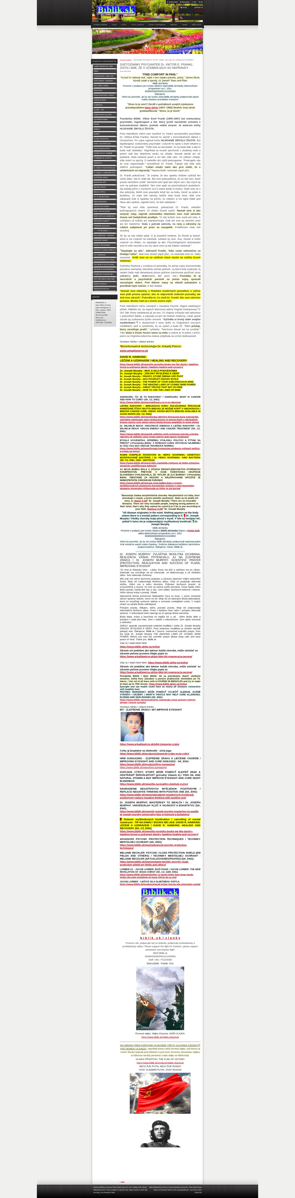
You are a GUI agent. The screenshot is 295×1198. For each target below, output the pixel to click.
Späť (122, 1182)
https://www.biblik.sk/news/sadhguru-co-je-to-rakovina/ (150, 402)
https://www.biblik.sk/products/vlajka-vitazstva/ (160, 1062)
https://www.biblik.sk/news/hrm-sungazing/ (143, 767)
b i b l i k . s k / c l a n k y (160, 938)
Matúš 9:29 (140, 501)
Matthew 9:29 (154, 509)
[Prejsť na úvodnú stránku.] (116, 10)
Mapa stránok (186, 2)
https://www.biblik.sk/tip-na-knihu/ (140, 646)
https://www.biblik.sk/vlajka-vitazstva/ (160, 1037)
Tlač (201, 2)
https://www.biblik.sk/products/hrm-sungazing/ (147, 764)
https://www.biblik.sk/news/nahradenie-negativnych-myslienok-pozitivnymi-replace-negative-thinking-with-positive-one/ (157, 796)
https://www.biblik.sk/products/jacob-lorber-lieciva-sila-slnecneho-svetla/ (160, 884)
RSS (195, 2)
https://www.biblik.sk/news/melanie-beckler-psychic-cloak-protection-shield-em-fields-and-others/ (154, 863)
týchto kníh (193, 530)
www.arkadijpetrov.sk (134, 350)
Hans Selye (151, 107)
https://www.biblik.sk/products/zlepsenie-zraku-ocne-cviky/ (154, 753)
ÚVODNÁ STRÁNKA (125, 60)
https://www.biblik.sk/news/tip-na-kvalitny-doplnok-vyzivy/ (154, 784)
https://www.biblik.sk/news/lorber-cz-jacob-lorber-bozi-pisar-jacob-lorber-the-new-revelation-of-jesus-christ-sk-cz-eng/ (157, 875)
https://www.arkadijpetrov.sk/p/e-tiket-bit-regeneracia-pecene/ (156, 656)
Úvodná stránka (173, 2)
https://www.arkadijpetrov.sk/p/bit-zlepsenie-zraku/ (149, 744)
